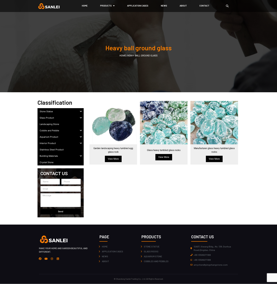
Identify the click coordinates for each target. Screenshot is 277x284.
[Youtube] (46, 258)
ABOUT (183, 5)
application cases (137, 5)
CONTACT (204, 5)
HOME (85, 5)
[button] (227, 6)
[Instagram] (52, 258)
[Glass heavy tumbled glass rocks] (164, 122)
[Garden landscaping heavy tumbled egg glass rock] (113, 122)
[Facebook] (40, 258)
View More (113, 158)
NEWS (164, 5)
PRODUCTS (106, 5)
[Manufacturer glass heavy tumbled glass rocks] (214, 122)
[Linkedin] (57, 258)
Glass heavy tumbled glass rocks (163, 150)
